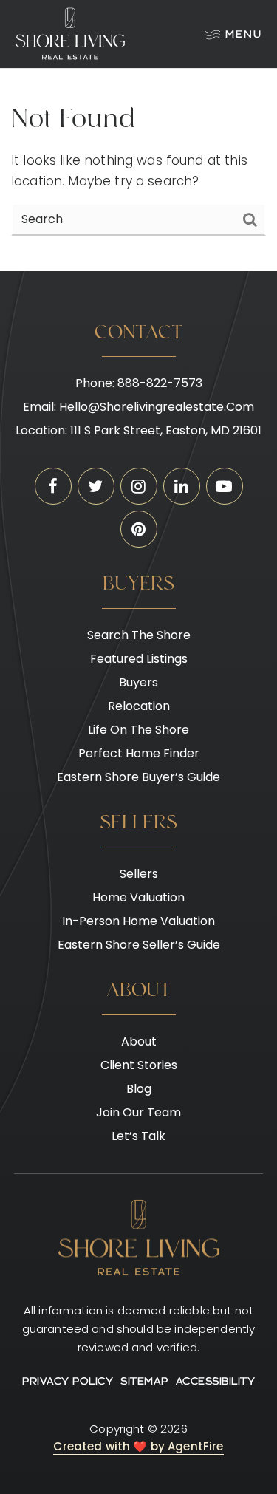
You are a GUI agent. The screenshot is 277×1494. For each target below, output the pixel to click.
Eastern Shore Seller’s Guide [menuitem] (139, 944)
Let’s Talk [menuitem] (138, 1136)
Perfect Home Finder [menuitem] (138, 753)
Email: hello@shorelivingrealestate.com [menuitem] (138, 406)
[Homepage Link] (70, 33)
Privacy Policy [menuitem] (67, 1382)
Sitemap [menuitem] (144, 1382)
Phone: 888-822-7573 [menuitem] (138, 383)
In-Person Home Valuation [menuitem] (138, 921)
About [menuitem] (139, 1041)
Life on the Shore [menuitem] (138, 729)
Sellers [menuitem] (139, 873)
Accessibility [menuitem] (216, 1382)
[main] (138, 170)
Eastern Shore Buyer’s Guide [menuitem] (138, 776)
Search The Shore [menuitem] (139, 635)
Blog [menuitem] (138, 1088)
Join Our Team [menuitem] (138, 1112)
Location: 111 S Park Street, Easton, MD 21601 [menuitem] (138, 430)
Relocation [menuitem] (139, 705)
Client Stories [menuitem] (138, 1065)
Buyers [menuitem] (138, 682)
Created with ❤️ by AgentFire (138, 1446)
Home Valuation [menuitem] (138, 897)
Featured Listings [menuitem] (139, 658)
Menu (243, 35)
